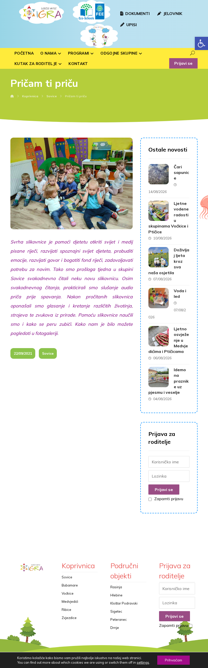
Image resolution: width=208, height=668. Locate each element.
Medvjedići (70, 601)
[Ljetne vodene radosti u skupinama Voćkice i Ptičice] (158, 211)
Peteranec (118, 619)
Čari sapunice (181, 172)
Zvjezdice (69, 618)
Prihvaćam (173, 660)
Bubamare (70, 585)
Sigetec (116, 611)
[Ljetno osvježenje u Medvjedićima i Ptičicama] (158, 336)
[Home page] (12, 96)
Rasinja (116, 587)
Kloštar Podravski (123, 603)
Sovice (48, 353)
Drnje (114, 628)
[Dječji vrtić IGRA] (40, 12)
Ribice (66, 610)
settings (143, 662)
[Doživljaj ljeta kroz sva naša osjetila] (158, 257)
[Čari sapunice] (158, 174)
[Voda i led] (158, 298)
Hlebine (116, 595)
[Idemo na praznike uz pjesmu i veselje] (158, 377)
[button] (201, 43)
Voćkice (68, 593)
